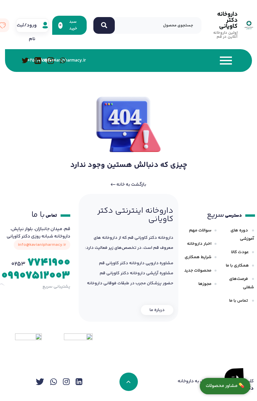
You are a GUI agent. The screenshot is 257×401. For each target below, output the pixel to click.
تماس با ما (239, 300)
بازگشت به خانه (130, 184)
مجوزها (204, 284)
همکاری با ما (237, 265)
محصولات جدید (197, 270)
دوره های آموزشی (242, 234)
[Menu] (166, 61)
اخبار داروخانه (199, 243)
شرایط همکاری (198, 257)
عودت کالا (240, 252)
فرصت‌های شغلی (241, 283)
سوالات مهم (200, 230)
